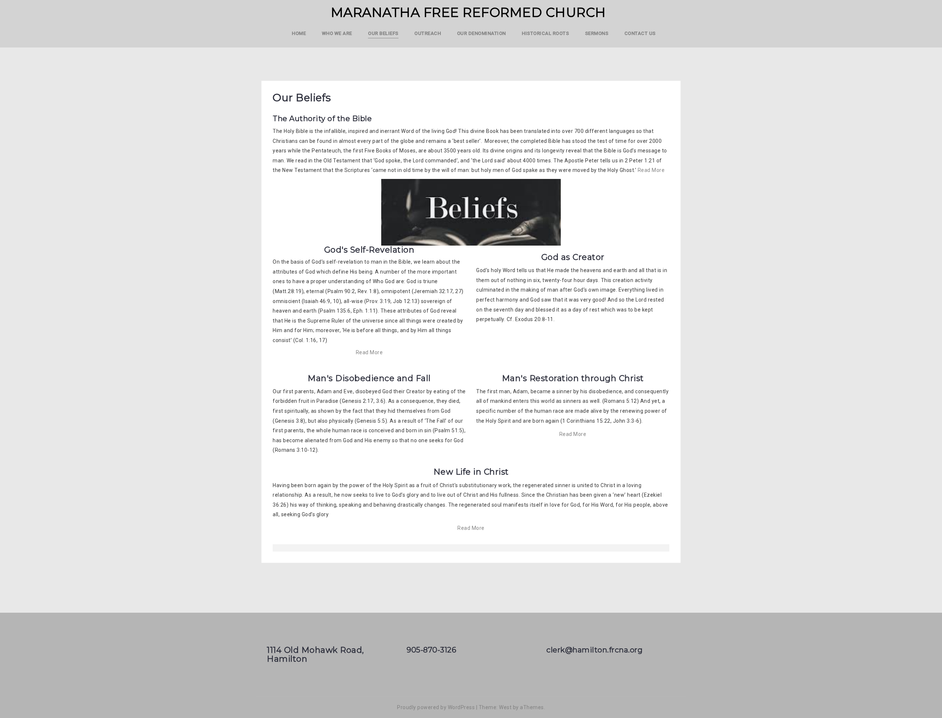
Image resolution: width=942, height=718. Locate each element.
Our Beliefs (383, 33)
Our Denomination (481, 33)
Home (299, 33)
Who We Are (337, 33)
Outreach (427, 33)
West (505, 707)
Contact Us (640, 33)
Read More (651, 170)
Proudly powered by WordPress (436, 707)
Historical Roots (545, 33)
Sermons (597, 33)
